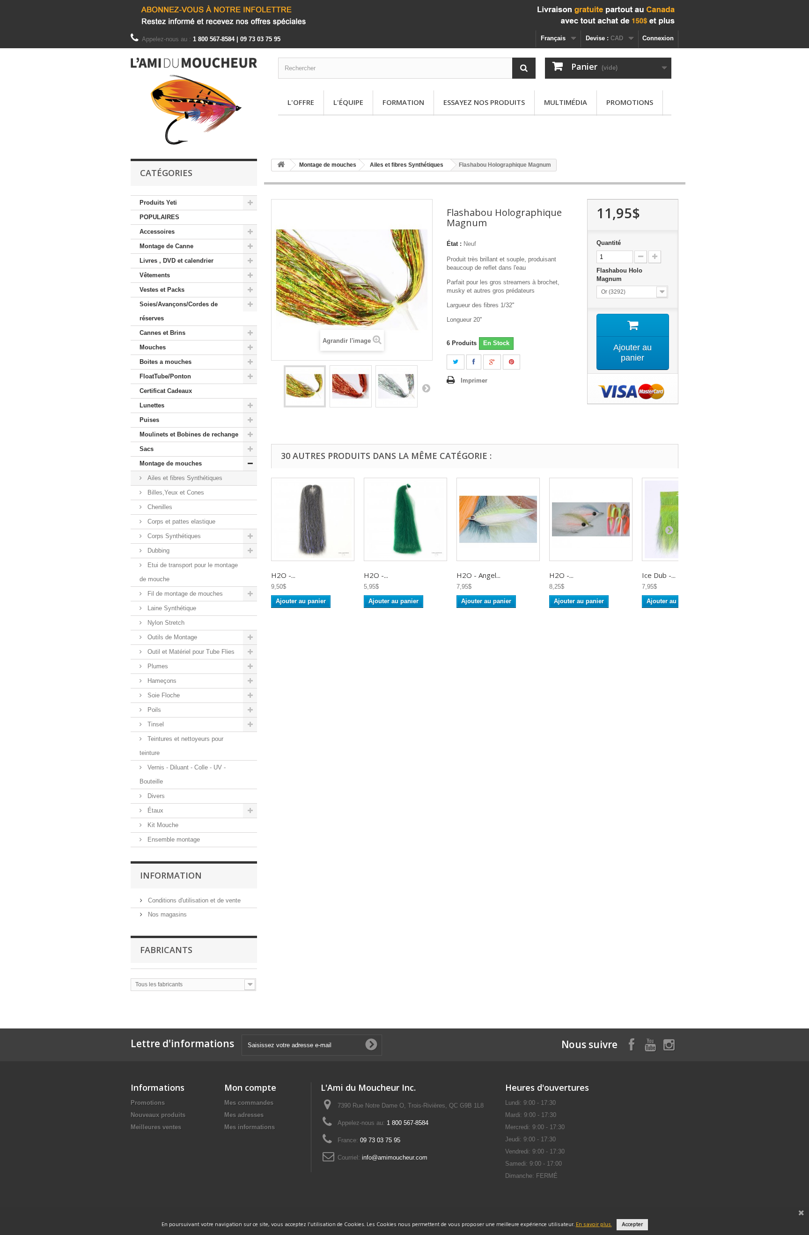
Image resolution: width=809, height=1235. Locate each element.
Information (171, 875)
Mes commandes (248, 1102)
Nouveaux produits (158, 1114)
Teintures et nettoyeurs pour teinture (181, 745)
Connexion (658, 38)
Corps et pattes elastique (180, 521)
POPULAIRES (159, 217)
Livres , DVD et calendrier (176, 260)
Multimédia (565, 102)
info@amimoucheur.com (394, 1157)
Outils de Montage (171, 637)
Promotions (629, 102)
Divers (155, 795)
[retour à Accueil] (281, 165)
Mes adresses (244, 1114)
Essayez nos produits (484, 102)
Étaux (154, 810)
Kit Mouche (162, 824)
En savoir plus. (594, 1224)
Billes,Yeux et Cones (175, 492)
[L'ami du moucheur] (194, 101)
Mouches (153, 347)
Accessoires (157, 231)
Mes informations (249, 1127)
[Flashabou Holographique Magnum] (304, 386)
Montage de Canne (166, 246)
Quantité (608, 242)
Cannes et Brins (162, 332)
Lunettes (152, 405)
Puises (149, 419)
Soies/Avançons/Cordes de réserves (179, 311)
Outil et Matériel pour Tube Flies (190, 651)
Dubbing (157, 550)
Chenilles (159, 506)
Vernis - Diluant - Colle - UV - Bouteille (183, 774)
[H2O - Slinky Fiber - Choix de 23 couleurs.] (405, 519)
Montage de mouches (171, 463)
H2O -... (283, 575)
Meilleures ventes (156, 1127)
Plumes (157, 666)
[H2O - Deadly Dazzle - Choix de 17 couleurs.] (312, 519)
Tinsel (155, 724)
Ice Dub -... (659, 575)
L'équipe (348, 102)
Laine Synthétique (171, 608)
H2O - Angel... (478, 575)
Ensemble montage (173, 839)
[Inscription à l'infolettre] (404, 15)
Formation (403, 102)
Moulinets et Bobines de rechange (189, 434)
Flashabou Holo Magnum (619, 274)
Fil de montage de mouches (184, 593)
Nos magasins (166, 914)
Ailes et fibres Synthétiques (184, 477)
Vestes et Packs (162, 289)
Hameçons (161, 680)
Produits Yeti (158, 202)
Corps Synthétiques (173, 536)
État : (454, 243)
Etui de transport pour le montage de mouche (189, 572)
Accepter (632, 1224)
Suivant (426, 387)
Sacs (147, 448)
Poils (153, 709)
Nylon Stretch (165, 622)
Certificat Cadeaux (166, 390)
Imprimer (474, 380)
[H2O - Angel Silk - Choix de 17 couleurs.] (498, 519)
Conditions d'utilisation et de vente (193, 900)
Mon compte (250, 1087)
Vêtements (155, 275)
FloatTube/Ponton (165, 376)
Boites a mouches (165, 361)
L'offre (300, 102)
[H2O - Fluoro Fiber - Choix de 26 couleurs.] (590, 519)
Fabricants (166, 949)
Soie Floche (163, 695)
